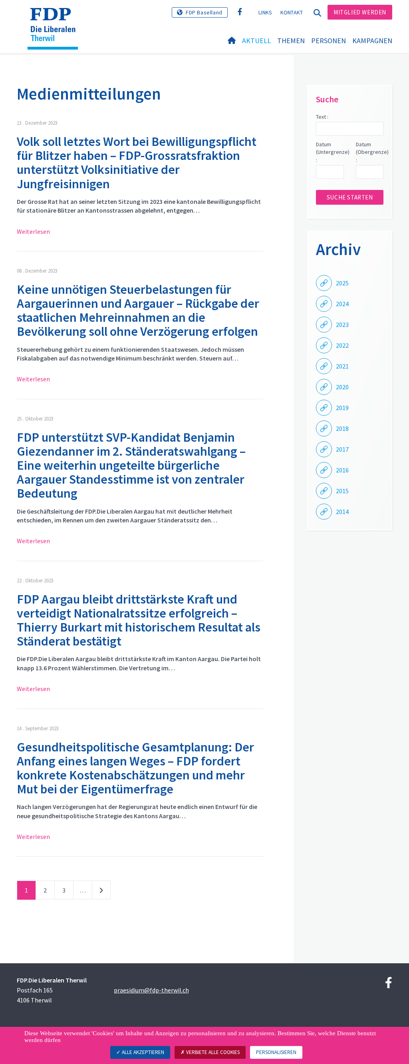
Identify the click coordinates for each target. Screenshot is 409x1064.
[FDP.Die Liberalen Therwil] (56, 18)
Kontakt (291, 12)
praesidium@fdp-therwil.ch (151, 990)
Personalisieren (276, 1052)
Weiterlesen (33, 231)
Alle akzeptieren (142, 1052)
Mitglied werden (360, 12)
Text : (322, 116)
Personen (328, 40)
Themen (291, 40)
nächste (101, 892)
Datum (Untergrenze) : (329, 152)
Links (265, 12)
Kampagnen (372, 40)
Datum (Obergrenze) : (369, 152)
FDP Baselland (204, 12)
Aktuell (256, 40)
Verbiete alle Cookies (212, 1052)
